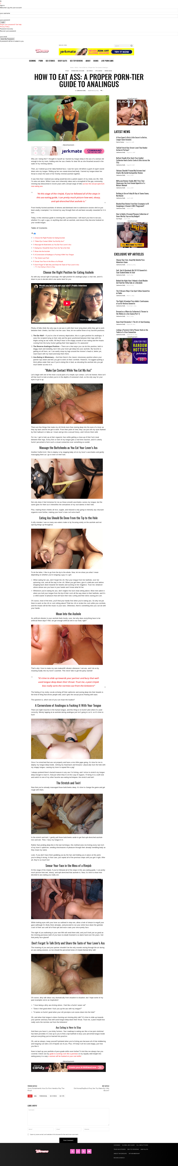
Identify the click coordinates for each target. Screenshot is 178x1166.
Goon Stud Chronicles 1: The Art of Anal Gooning (133, 322)
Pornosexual (43, 1096)
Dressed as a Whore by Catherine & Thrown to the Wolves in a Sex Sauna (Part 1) (132, 312)
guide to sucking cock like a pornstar (64, 1054)
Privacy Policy (4, 26)
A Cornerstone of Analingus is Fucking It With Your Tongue (54, 254)
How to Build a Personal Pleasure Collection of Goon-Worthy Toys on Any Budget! (132, 215)
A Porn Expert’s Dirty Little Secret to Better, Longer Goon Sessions (131, 138)
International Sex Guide (77, 71)
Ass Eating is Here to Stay (46, 267)
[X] (83, 1151)
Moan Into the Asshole (42, 251)
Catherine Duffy (81, 90)
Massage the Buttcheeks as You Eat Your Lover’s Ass (53, 244)
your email (3, 36)
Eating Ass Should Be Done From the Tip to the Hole (52, 248)
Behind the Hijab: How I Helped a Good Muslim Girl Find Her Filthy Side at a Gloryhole (132, 281)
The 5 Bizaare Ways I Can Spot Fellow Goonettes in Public (133, 292)
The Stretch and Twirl (42, 258)
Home (71, 67)
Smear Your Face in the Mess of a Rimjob (49, 261)
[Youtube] (89, 1151)
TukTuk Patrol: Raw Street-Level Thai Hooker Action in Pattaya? (131, 148)
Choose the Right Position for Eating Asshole (50, 238)
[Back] (0, 3)
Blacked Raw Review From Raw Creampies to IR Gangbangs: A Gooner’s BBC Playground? (132, 204)
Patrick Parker (120, 142)
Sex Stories (90, 71)
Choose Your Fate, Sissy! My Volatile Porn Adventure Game (130, 261)
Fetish (76, 67)
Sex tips (62, 1096)
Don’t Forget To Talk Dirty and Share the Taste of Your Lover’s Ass (57, 265)
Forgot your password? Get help (11, 24)
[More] (89, 1080)
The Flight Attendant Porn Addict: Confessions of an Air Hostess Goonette (132, 302)
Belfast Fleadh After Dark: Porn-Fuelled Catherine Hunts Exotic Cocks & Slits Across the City (133, 160)
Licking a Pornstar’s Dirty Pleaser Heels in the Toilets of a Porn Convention (132, 331)
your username (5, 13)
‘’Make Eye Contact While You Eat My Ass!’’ (49, 241)
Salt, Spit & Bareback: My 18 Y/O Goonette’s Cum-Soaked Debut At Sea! (131, 271)
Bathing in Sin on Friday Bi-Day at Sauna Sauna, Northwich (132, 194)
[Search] (131, 45)
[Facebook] (72, 1151)
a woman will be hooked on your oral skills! (64, 1056)
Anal (35, 1096)
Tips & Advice (98, 71)
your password (5, 20)
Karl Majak (119, 218)
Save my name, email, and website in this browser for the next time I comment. (54, 1134)
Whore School (108, 71)
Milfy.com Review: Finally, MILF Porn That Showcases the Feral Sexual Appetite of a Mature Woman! (130, 183)
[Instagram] (78, 1151)
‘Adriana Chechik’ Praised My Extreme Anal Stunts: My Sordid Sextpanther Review (130, 171)
